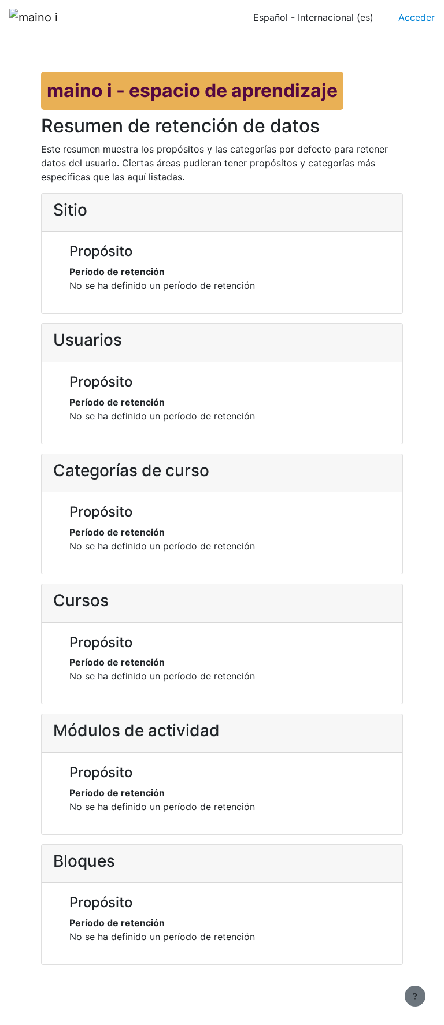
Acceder (416, 17)
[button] (310, 17)
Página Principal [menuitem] (114, 17)
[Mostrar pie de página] (415, 996)
